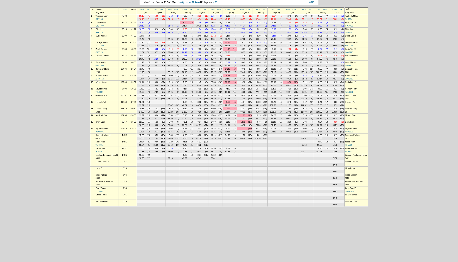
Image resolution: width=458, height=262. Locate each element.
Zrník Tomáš (101, 49)
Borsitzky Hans (102, 69)
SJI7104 (99, 19)
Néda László (101, 82)
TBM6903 (100, 191)
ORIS (311, 2)
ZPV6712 (100, 79)
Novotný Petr (101, 89)
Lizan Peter (100, 168)
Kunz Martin (101, 62)
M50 (215, 2)
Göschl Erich (101, 95)
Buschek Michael (103, 135)
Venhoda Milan (102, 16)
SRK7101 (100, 32)
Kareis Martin (101, 148)
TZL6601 (99, 92)
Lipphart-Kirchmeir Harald (107, 155)
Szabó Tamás (102, 195)
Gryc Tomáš (101, 188)
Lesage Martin (102, 42)
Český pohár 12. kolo (189, 2)
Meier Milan (100, 142)
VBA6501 (100, 132)
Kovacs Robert (102, 56)
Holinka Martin (102, 75)
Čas (125, 9)
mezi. (142, 9)
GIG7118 (99, 52)
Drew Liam (100, 122)
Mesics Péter (101, 115)
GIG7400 (100, 26)
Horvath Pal (101, 102)
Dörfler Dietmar (102, 162)
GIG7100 (100, 65)
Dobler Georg (101, 109)
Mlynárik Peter (102, 128)
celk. (148, 9)
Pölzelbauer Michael (104, 181)
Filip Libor (100, 29)
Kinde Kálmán (101, 175)
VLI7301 (99, 145)
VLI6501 (99, 152)
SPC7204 (100, 46)
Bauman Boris (102, 201)
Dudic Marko (101, 36)
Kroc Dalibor (101, 22)
